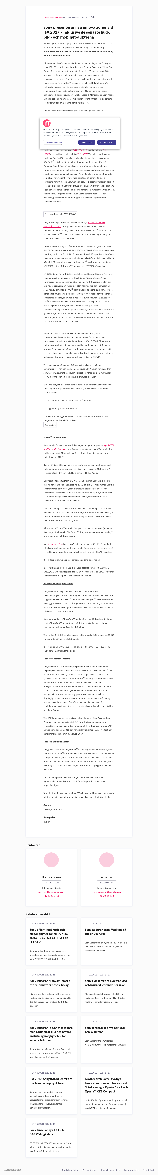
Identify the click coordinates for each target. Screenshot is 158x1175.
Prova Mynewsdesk (110, 1170)
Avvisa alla (87, 142)
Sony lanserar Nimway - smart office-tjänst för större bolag (50, 983)
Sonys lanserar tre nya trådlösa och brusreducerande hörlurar (106, 983)
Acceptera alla (106, 142)
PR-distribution (89, 1170)
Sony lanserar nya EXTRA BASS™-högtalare (47, 1132)
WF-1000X (83, 154)
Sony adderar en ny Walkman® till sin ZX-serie (105, 932)
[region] (80, 133)
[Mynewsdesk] (13, 1170)
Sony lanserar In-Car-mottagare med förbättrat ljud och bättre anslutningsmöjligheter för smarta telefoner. (51, 1034)
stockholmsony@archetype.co (106, 891)
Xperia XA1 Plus (55, 544)
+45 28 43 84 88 (51, 895)
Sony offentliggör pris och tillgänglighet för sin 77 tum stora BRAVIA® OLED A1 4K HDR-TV (49, 936)
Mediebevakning (70, 1170)
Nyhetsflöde (149, 1170)
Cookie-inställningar (52, 142)
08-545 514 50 (106, 895)
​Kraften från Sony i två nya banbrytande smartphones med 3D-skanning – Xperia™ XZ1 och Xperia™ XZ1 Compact (106, 1085)
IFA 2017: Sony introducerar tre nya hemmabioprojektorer (51, 1081)
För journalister (131, 1170)
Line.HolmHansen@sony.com (51, 891)
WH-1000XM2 (80, 150)
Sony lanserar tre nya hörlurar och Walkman (105, 1030)
